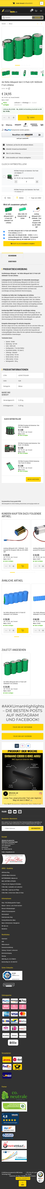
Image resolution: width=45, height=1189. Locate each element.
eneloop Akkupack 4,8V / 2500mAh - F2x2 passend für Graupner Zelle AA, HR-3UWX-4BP (15, 550)
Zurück (4, 23)
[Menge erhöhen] (14, 117)
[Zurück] (4, 46)
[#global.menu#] (41, 11)
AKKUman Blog (5, 872)
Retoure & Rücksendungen (8, 908)
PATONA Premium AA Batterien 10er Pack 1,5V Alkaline (28, 426)
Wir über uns (5, 926)
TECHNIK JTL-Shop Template (28, 1176)
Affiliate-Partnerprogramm (8, 911)
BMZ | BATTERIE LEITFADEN (9, 881)
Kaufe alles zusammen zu (23, 243)
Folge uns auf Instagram (22, 727)
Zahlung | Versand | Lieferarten (10, 950)
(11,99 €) (22, 235)
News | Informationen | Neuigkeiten (11, 923)
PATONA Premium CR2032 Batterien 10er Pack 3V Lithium (28, 462)
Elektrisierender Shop (7, 917)
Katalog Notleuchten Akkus (8, 920)
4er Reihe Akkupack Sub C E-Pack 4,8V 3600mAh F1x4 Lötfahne (14, 682)
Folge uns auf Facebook (22, 736)
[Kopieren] (9, 88)
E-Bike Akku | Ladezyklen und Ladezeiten (12, 887)
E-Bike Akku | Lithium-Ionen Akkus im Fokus (13, 893)
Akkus (10, 23)
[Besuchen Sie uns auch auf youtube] (15, 811)
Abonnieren (35, 828)
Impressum (4, 938)
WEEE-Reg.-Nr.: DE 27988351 (9, 959)
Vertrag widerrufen (23, 1178)
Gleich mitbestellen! (12, 419)
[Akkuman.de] (9, 11)
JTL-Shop (18, 1176)
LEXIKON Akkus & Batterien (9, 875)
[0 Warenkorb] (36, 11)
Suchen (37, 18)
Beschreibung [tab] (12, 256)
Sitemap (4, 956)
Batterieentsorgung (7, 953)
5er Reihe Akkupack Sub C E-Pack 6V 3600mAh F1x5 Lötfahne (14, 613)
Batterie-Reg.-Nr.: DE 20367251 (9, 962)
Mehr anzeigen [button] (33, 479)
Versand (13, 97)
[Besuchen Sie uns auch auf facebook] (10, 811)
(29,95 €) (23, 238)
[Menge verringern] (4, 117)
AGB (3, 941)
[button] (22, 136)
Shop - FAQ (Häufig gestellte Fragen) (11, 902)
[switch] (40, 1181)
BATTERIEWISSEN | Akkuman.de (9, 878)
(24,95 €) (22, 232)
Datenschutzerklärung (28, 822)
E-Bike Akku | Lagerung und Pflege (10, 890)
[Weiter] (41, 72)
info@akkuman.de (9, 852)
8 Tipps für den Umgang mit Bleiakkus (11, 884)
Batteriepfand (5, 914)
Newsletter (4, 929)
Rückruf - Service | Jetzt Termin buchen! (12, 905)
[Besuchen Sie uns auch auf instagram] (20, 811)
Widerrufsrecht (5, 944)
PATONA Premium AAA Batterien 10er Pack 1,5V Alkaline (29, 444)
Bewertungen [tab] (12, 262)
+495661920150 (8, 849)
